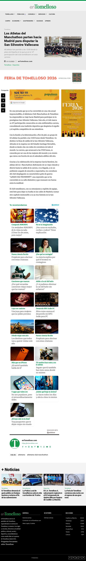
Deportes (15, 65)
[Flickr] (26, 446)
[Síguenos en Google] (17, 106)
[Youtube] (47, 446)
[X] (3, 100)
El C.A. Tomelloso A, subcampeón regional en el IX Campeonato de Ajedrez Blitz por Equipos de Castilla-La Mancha (53, 495)
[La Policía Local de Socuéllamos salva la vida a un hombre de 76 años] (33, 480)
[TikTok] (80, 557)
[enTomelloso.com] (15, 444)
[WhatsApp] (3, 110)
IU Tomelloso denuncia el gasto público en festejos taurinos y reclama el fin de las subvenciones (10, 494)
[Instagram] (29, 446)
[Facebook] (3, 95)
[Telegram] (38, 446)
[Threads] (50, 446)
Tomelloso (7, 29)
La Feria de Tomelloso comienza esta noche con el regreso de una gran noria (74, 494)
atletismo (21, 455)
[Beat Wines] (73, 136)
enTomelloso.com (25, 61)
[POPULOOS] (34, 99)
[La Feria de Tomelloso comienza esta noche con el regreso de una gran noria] (75, 480)
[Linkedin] (32, 446)
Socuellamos (26, 488)
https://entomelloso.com (30, 443)
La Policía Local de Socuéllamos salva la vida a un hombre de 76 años (32, 493)
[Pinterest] (3, 105)
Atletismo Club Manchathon (37, 455)
